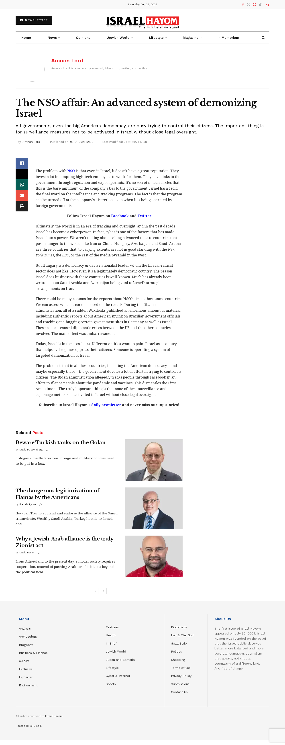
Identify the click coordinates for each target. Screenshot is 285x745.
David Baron (27, 552)
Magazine (190, 38)
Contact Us (179, 692)
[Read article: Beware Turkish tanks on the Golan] (154, 460)
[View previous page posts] (95, 591)
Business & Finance (33, 653)
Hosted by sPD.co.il (29, 725)
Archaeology (28, 636)
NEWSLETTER (36, 20)
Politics (176, 651)
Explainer (26, 677)
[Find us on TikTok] (260, 4)
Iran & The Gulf (182, 635)
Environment (28, 685)
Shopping (178, 659)
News (52, 38)
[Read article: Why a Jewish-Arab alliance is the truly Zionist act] (154, 556)
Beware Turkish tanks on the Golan (61, 443)
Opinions (83, 38)
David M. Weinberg (31, 449)
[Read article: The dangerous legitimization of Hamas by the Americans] (154, 508)
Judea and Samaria (120, 659)
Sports (111, 684)
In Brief (111, 643)
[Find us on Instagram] (254, 4)
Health (111, 635)
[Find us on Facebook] (243, 4)
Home (26, 38)
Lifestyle (112, 667)
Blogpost (26, 645)
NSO (71, 171)
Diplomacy (179, 627)
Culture (24, 661)
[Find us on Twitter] (248, 4)
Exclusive (26, 669)
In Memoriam (228, 38)
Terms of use (181, 667)
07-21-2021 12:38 (81, 141)
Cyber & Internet (118, 675)
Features (112, 627)
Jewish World (116, 651)
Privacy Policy (181, 675)
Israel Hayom (54, 716)
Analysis (25, 628)
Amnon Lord (67, 60)
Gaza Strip (179, 643)
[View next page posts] (103, 591)
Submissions (180, 684)
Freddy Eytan (27, 504)
